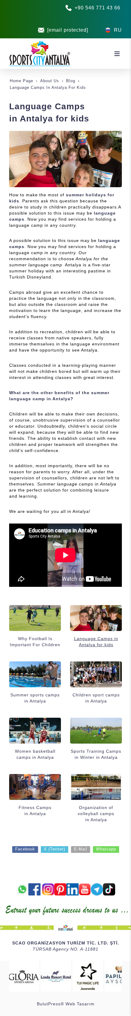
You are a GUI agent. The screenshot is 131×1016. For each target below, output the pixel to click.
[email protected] (67, 30)
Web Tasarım (80, 1003)
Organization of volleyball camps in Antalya (96, 813)
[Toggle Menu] (117, 53)
